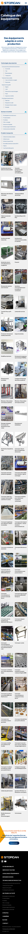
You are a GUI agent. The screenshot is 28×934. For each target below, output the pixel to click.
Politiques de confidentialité (9, 928)
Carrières (6, 916)
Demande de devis (8, 877)
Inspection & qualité (7, 887)
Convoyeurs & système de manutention (11, 883)
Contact (5, 923)
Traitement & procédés (8, 885)
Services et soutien (9, 870)
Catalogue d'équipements (11, 873)
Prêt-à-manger (6, 902)
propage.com (5, 931)
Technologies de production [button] (9, 63)
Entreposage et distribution (9, 907)
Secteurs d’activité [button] (6, 111)
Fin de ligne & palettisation (8, 890)
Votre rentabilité (8, 866)
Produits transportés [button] (7, 133)
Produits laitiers (6, 898)
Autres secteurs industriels (8, 909)
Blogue (5, 920)
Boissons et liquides (7, 905)
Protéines (5, 900)
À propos (5, 913)
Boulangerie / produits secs (9, 896)
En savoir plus (14, 843)
